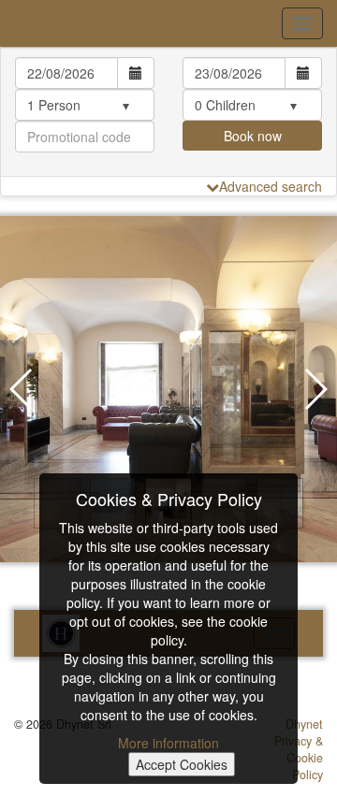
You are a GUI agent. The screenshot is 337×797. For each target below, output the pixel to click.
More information (168, 742)
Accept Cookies (181, 764)
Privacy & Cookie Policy (298, 757)
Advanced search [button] (270, 186)
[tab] (168, 112)
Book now (253, 135)
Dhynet (304, 724)
